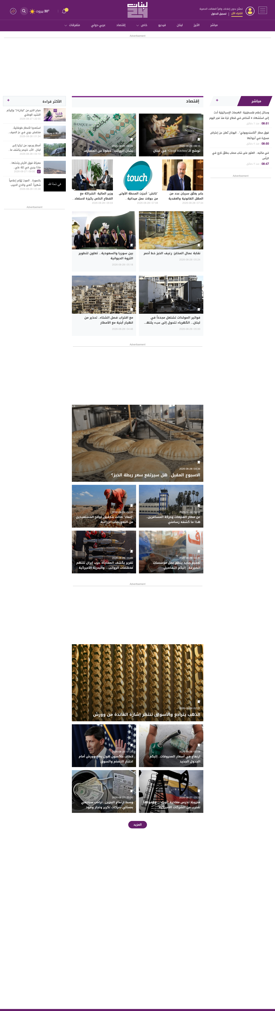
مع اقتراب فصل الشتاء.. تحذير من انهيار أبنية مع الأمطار (108, 320)
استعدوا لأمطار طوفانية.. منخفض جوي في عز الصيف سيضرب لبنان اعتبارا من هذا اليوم (25, 130)
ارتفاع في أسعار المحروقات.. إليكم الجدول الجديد (175, 759)
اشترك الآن (237, 13)
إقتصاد (120, 25)
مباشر (214, 25)
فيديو (162, 25)
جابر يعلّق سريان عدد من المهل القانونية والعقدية (186, 196)
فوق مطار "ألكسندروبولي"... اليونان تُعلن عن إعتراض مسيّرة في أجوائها (239, 135)
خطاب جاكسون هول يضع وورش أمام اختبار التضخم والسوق (106, 759)
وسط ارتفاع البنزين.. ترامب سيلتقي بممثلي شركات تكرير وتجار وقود (107, 804)
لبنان (180, 25)
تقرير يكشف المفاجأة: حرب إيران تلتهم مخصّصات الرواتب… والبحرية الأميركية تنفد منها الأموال (104, 568)
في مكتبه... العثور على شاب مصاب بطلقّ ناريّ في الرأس (240, 155)
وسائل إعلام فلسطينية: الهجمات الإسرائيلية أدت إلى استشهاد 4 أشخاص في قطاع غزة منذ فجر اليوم (239, 115)
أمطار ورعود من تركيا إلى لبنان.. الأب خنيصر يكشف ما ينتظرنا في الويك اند (25, 147)
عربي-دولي (98, 25)
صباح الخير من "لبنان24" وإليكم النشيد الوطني (24, 112)
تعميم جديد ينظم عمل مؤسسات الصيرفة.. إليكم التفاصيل (176, 565)
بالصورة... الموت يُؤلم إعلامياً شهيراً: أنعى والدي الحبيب (25, 182)
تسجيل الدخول (218, 14)
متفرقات (74, 25)
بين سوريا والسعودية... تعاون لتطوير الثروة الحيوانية (106, 255)
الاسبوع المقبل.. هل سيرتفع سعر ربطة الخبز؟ (155, 475)
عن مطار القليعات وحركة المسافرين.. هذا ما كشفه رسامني (173, 519)
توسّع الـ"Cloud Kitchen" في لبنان (176, 151)
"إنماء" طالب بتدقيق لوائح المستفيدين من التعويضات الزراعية (104, 519)
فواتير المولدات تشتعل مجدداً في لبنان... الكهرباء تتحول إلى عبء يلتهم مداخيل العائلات (172, 322)
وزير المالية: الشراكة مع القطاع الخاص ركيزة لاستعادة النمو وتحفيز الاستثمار (93, 198)
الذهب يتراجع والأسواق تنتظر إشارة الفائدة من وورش (146, 714)
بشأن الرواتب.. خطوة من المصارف (108, 151)
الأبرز (197, 25)
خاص (144, 25)
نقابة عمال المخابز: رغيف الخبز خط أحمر (172, 253)
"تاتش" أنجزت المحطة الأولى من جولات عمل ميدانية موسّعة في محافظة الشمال (138, 198)
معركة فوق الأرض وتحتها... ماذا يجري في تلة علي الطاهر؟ (25, 165)
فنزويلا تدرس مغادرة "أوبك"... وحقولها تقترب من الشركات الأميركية (171, 804)
